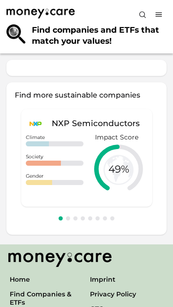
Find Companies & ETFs (41, 298)
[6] (97, 218)
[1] (61, 218)
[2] (68, 218)
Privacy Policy (113, 294)
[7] (105, 218)
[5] (90, 218)
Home (20, 279)
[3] (75, 218)
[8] (112, 218)
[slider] (118, 169)
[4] (83, 218)
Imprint (102, 279)
